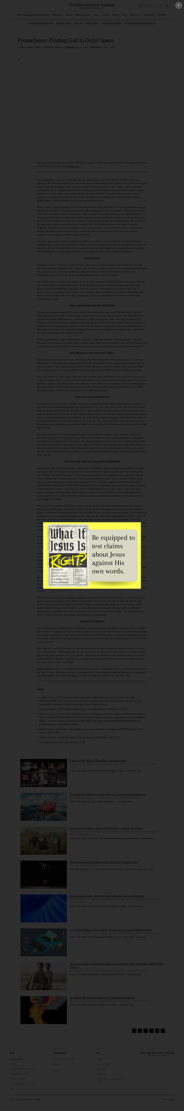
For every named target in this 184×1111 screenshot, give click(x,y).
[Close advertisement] (179, 5)
